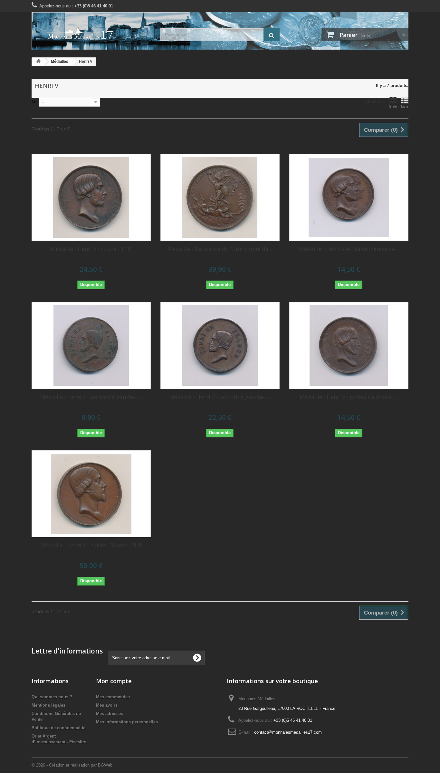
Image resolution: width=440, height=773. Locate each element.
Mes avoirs (107, 705)
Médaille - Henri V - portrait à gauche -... (91, 397)
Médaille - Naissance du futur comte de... (219, 249)
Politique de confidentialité (58, 727)
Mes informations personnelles (127, 722)
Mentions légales (48, 705)
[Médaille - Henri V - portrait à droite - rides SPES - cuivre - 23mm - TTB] (348, 345)
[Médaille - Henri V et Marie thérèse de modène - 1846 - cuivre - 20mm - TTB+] (348, 197)
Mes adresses (109, 713)
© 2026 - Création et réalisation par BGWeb (72, 765)
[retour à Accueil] (38, 62)
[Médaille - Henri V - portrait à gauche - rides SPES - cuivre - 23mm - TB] (91, 345)
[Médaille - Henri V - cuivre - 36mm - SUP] (91, 493)
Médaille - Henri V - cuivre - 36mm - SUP (91, 545)
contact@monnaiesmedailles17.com (288, 732)
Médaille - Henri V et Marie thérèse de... (349, 249)
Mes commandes (113, 696)
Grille (393, 106)
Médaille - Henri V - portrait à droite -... (349, 397)
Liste (404, 106)
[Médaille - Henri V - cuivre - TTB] (91, 197)
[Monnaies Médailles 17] (91, 33)
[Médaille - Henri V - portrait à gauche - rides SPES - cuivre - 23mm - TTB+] (220, 345)
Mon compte (114, 681)
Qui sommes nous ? (52, 696)
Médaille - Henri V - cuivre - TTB (91, 249)
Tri (34, 101)
